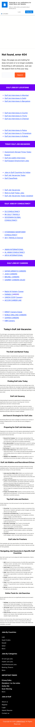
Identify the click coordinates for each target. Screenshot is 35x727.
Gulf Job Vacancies (12, 190)
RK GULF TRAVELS (12, 214)
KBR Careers (10, 321)
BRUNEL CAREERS (12, 277)
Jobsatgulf (23, 344)
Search (20, 75)
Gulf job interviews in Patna (16, 130)
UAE (3, 637)
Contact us (5, 713)
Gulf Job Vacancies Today (15, 175)
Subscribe (29, 12)
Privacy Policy (6, 680)
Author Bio (5, 686)
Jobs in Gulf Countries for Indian (17, 172)
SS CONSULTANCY (12, 211)
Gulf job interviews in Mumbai (17, 95)
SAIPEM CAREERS (12, 318)
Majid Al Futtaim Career (14, 291)
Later (19, 12)
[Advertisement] (17, 27)
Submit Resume (7, 710)
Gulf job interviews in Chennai (17, 119)
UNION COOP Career (13, 297)
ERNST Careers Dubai (14, 312)
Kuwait (4, 643)
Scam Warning (7, 689)
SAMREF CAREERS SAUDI (15, 280)
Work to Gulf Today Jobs (14, 193)
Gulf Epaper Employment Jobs (17, 161)
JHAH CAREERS (11, 274)
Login (4, 707)
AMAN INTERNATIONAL (14, 249)
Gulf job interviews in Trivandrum (18, 133)
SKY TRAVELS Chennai (14, 238)
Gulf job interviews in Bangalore (17, 101)
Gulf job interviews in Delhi (15, 98)
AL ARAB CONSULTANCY (15, 252)
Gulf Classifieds (11, 178)
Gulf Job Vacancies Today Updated (19, 196)
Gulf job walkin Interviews (15, 158)
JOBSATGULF (20, 721)
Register (4, 705)
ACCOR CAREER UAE (13, 300)
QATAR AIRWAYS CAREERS (15, 271)
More (3, 649)
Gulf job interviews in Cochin (16, 113)
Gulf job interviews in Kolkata (16, 136)
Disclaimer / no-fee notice (11, 683)
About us (5, 702)
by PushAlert (5, 13)
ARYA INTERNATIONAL (14, 255)
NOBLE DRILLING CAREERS (15, 315)
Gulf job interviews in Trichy (16, 116)
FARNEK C (9, 294)
